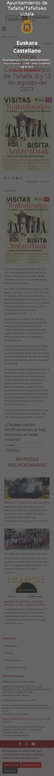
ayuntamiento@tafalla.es (27, 70)
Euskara (27, 42)
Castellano (27, 50)
